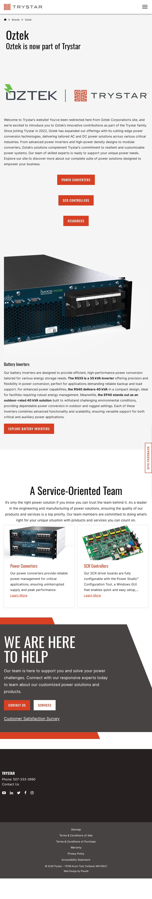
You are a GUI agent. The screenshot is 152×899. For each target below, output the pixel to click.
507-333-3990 (24, 779)
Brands (16, 19)
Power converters (76, 179)
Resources (76, 221)
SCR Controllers (76, 200)
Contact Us (17, 705)
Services (44, 705)
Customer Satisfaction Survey (32, 718)
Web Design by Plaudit (76, 871)
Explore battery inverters (29, 428)
